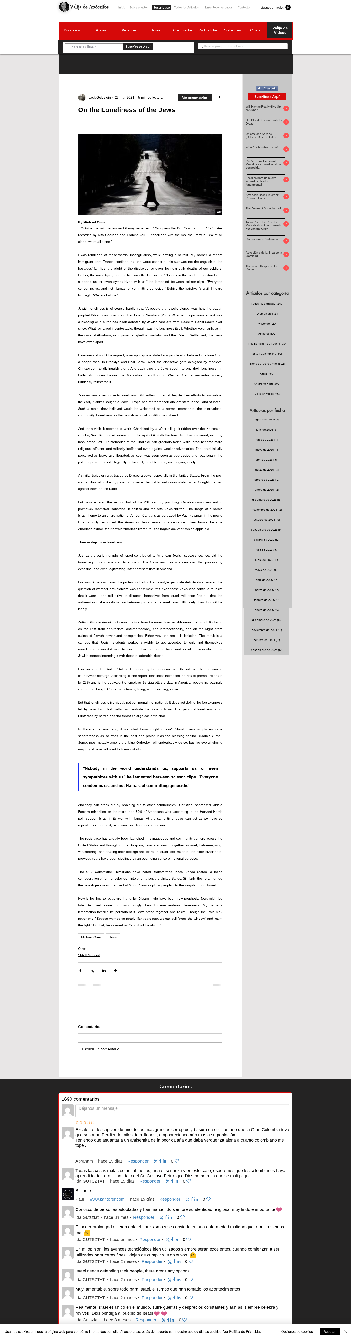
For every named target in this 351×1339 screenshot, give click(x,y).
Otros (82, 948)
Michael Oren (91, 937)
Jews (113, 937)
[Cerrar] (345, 1331)
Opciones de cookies (297, 1331)
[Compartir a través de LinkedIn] (103, 970)
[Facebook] (288, 7)
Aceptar (329, 1331)
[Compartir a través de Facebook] (80, 970)
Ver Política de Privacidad (242, 1331)
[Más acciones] (219, 97)
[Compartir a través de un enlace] (115, 970)
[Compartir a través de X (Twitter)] (92, 970)
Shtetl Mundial (89, 955)
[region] (71, 31)
